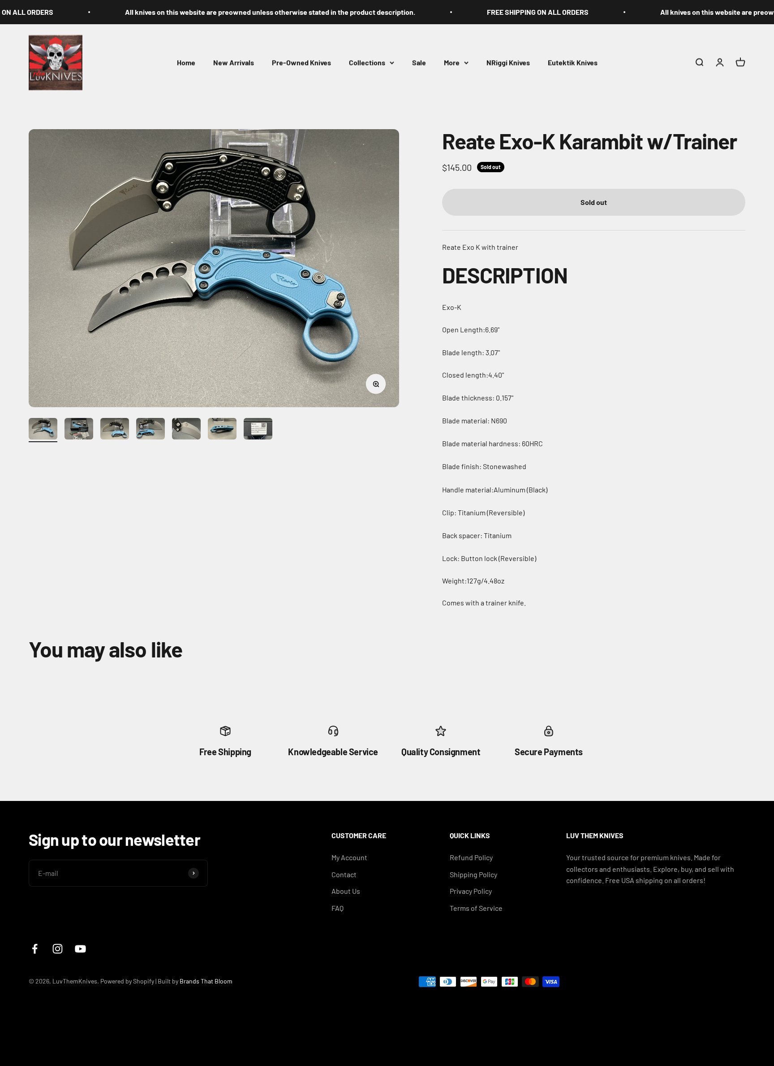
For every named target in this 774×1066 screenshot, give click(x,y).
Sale (419, 62)
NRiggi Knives (508, 62)
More (452, 62)
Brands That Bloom (206, 981)
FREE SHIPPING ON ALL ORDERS (502, 12)
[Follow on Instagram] (58, 949)
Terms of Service (476, 908)
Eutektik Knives (573, 62)
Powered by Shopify (127, 981)
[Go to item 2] (78, 430)
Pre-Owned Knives (301, 62)
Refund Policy (471, 857)
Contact (344, 874)
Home (186, 62)
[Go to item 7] (258, 430)
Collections (367, 62)
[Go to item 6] (222, 430)
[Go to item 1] (43, 430)
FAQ (337, 908)
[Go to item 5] (186, 430)
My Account (349, 857)
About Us (345, 891)
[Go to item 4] (150, 430)
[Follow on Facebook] (35, 949)
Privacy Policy (471, 891)
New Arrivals (233, 62)
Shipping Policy (473, 874)
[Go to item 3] (114, 430)
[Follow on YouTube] (80, 949)
